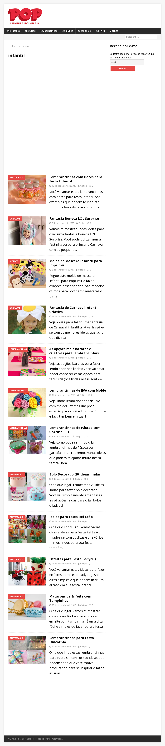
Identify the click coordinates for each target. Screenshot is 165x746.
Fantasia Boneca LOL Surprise (74, 218)
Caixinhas (67, 31)
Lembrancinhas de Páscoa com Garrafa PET (74, 429)
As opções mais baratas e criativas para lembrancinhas (74, 351)
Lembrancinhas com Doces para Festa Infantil (75, 179)
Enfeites (100, 31)
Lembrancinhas (48, 31)
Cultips (83, 185)
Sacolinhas (84, 31)
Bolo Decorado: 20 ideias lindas (75, 474)
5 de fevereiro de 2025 (63, 269)
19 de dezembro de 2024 (64, 316)
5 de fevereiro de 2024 (63, 357)
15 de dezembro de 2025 (64, 185)
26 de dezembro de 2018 (64, 563)
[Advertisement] (57, 88)
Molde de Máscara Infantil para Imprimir (75, 263)
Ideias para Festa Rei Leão (71, 517)
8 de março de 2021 (61, 436)
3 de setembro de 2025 (63, 223)
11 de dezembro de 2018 (64, 646)
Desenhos (30, 31)
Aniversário (13, 31)
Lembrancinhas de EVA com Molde (77, 390)
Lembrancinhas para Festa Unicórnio (71, 640)
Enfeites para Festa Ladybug (73, 559)
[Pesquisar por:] (141, 36)
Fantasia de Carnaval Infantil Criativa (74, 309)
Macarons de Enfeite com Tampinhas (70, 598)
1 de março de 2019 (61, 478)
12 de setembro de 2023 (63, 394)
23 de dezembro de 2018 (64, 605)
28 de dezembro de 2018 (64, 521)
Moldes (114, 31)
